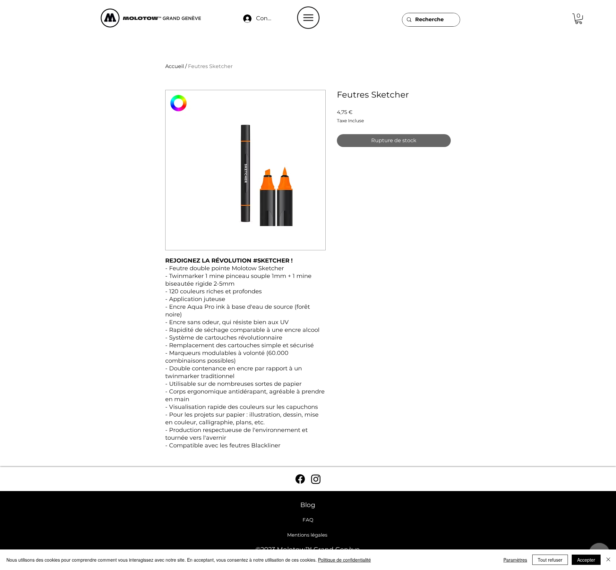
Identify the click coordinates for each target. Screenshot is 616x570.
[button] (308, 17)
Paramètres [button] (515, 560)
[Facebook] (300, 479)
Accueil (174, 66)
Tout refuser (550, 560)
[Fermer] (608, 560)
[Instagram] (316, 479)
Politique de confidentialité (344, 560)
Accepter (586, 560)
